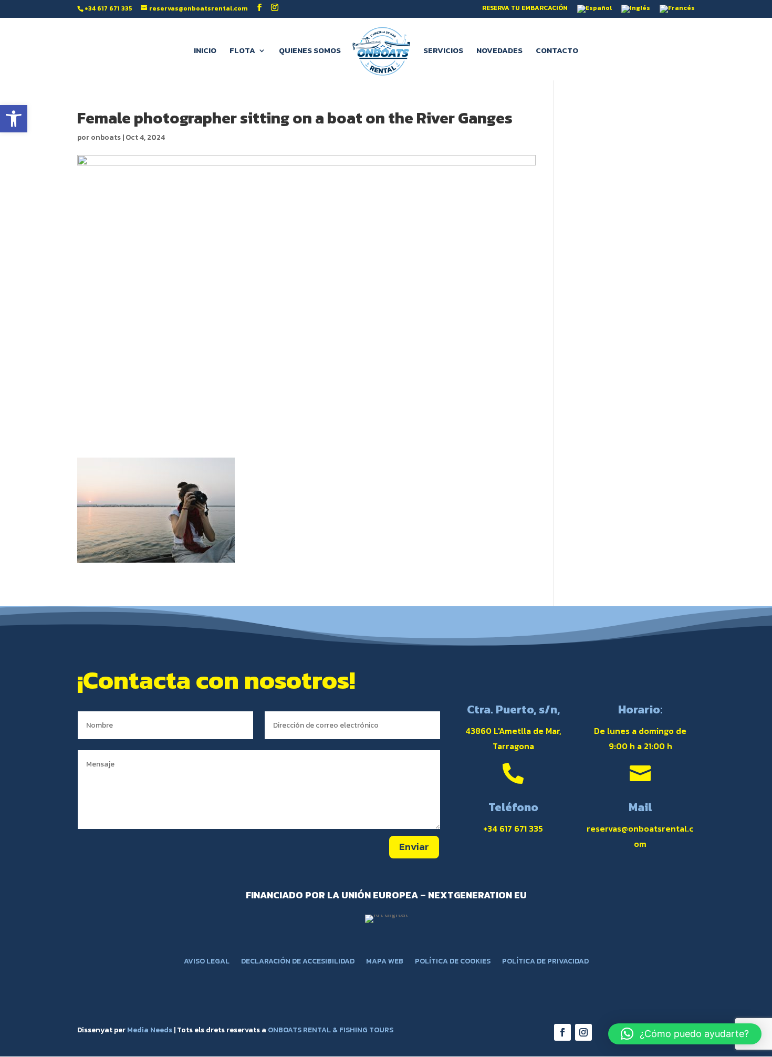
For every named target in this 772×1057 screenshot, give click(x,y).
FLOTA (242, 51)
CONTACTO (557, 51)
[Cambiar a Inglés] (635, 11)
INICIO (205, 51)
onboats (106, 137)
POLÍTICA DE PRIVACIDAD (545, 962)
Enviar (414, 846)
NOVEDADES (499, 51)
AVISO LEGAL (206, 962)
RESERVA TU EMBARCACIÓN (525, 9)
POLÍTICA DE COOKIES (453, 962)
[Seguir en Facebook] (562, 1032)
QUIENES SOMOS (310, 51)
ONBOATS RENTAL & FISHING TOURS (330, 1029)
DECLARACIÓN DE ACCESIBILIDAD (297, 962)
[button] (13, 118)
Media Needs (149, 1029)
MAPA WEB (384, 962)
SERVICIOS (443, 51)
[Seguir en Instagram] (583, 1032)
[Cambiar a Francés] (677, 11)
